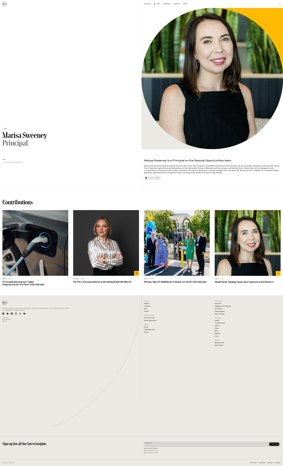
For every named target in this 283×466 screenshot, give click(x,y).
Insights (217, 320)
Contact (146, 311)
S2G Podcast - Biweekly (152, 452)
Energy (146, 327)
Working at (219, 342)
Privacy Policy (262, 462)
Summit (218, 308)
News (216, 331)
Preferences (278, 462)
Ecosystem (218, 303)
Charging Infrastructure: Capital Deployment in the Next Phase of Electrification (23, 283)
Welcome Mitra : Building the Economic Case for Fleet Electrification (175, 281)
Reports (217, 325)
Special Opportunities (150, 320)
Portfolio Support (220, 311)
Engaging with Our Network (223, 306)
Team (145, 308)
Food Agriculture (149, 329)
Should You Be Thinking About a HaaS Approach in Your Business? (244, 281)
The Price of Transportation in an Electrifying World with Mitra (102, 281)
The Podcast (220, 323)
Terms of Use (253, 462)
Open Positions (219, 345)
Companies (147, 306)
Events (217, 336)
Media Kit (217, 333)
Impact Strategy (219, 314)
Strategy (146, 303)
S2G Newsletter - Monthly (153, 450)
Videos (217, 328)
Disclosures (270, 462)
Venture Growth (149, 318)
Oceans (146, 332)
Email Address (148, 443)
